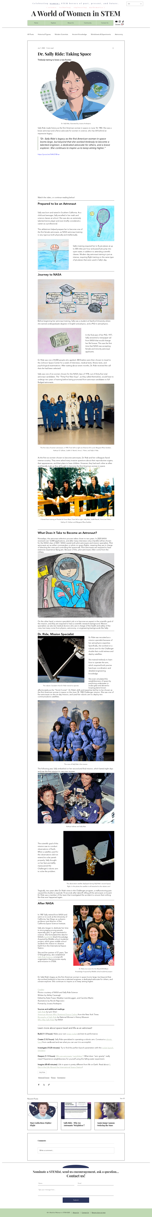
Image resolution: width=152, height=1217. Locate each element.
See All (122, 1098)
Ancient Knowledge (79, 34)
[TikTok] (123, 21)
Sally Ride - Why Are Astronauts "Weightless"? (74, 1124)
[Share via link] (49, 1085)
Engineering (61, 1078)
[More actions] (113, 48)
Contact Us (85, 1212)
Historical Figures (44, 34)
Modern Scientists (61, 34)
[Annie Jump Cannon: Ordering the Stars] (109, 1110)
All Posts (30, 34)
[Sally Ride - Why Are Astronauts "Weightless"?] (76, 1110)
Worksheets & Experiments (101, 34)
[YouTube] (116, 21)
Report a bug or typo (98, 1212)
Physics (53, 1078)
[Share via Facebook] (39, 1085)
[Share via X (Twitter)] (44, 1085)
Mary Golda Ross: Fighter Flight (40, 1124)
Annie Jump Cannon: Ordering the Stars (106, 1124)
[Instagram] (119, 21)
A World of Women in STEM (75, 13)
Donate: (117, 24)
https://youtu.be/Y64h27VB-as (48, 154)
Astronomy (119, 34)
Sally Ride (42, 1072)
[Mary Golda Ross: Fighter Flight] (42, 1110)
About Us (76, 1212)
